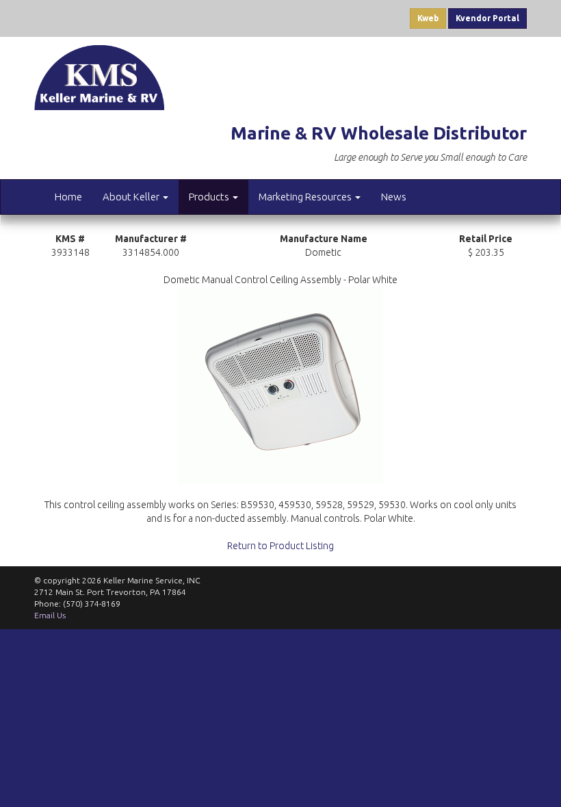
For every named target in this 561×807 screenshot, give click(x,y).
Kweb (428, 18)
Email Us (50, 615)
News (393, 196)
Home (68, 196)
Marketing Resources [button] (306, 196)
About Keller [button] (132, 196)
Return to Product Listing (280, 545)
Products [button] (210, 196)
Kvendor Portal (487, 18)
